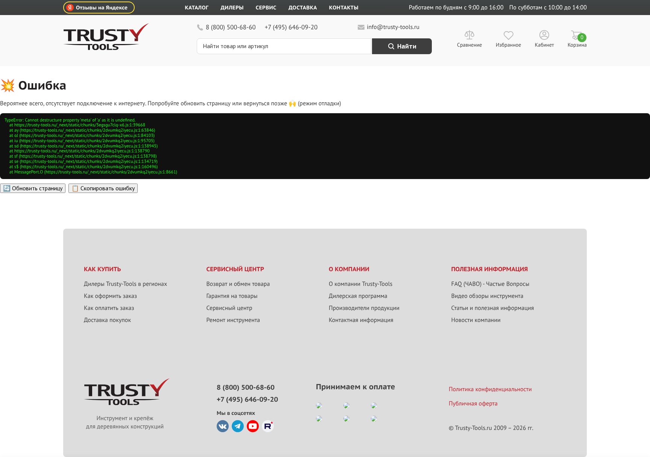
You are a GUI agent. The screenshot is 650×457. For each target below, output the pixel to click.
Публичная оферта (473, 403)
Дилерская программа (358, 296)
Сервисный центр (229, 308)
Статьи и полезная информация (492, 308)
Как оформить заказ (110, 296)
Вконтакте (223, 426)
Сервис (266, 7)
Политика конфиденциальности (490, 389)
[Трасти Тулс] (106, 48)
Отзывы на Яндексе (102, 7)
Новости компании (476, 320)
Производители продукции (364, 308)
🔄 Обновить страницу (32, 188)
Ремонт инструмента (233, 320)
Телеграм (238, 426)
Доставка (303, 7)
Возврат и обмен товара (238, 284)
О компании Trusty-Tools (360, 284)
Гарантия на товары (232, 296)
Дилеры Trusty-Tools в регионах (125, 284)
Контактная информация (361, 320)
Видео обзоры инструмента (487, 296)
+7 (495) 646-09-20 (291, 27)
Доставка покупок (107, 320)
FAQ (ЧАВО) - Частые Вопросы (490, 284)
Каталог (197, 7)
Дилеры (231, 7)
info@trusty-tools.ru (393, 27)
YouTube (253, 426)
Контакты (343, 7)
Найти (406, 46)
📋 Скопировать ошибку (103, 188)
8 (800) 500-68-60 (231, 27)
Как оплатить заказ (109, 308)
